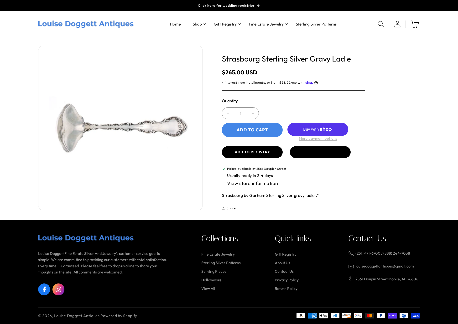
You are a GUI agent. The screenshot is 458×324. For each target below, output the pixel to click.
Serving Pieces (213, 271)
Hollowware (211, 280)
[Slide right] (195, 128)
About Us (282, 262)
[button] (197, 24)
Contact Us (284, 271)
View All (208, 288)
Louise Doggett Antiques (77, 315)
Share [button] (231, 208)
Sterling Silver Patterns (221, 262)
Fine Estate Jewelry (218, 254)
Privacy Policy (287, 280)
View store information (252, 183)
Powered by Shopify (118, 315)
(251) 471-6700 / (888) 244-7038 (382, 253)
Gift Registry (286, 254)
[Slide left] (45, 128)
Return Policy (286, 288)
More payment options (318, 138)
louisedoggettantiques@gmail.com (384, 266)
